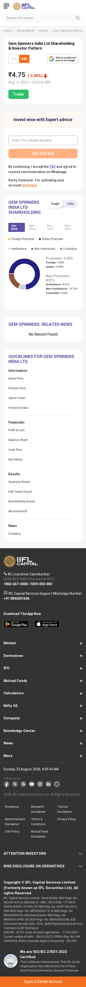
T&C (47, 511)
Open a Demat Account (43, 500)
